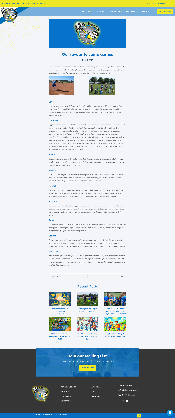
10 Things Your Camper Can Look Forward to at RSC (87, 311)
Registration (66, 401)
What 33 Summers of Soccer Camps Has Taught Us (59, 311)
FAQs (93, 392)
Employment (131, 11)
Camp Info (99, 11)
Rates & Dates (96, 387)
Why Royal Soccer (68, 387)
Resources (146, 11)
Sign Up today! (87, 368)
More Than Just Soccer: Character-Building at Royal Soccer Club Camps (115, 311)
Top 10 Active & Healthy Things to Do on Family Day (87, 336)
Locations (65, 392)
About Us (85, 11)
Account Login (163, 3)
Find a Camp (115, 11)
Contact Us (95, 396)
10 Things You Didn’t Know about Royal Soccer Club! (59, 336)
